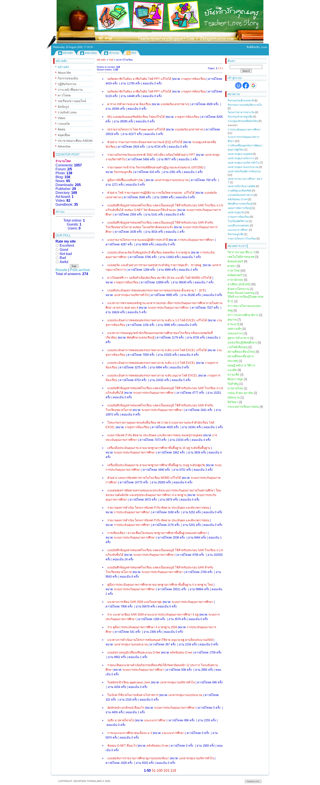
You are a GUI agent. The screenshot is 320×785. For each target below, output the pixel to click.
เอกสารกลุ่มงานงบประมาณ (243, 167)
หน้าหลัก (68, 53)
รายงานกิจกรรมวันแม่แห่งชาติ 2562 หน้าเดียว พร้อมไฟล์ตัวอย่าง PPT (151, 154)
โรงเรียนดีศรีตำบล (238, 221)
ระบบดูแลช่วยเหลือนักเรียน (243, 121)
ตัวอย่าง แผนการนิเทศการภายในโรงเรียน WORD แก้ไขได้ (144, 477)
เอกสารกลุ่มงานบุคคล (240, 154)
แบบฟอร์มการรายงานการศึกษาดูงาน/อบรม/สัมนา (138, 758)
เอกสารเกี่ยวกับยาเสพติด (241, 186)
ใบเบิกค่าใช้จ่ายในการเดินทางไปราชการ (132, 695)
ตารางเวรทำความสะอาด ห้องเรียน (129, 104)
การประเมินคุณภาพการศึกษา (244, 129)
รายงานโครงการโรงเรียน (242, 238)
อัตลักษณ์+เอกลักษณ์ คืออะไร (125, 707)
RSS (133, 53)
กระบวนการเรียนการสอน (243, 406)
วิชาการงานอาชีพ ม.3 (241, 252)
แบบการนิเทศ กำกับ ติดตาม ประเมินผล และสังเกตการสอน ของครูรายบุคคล (154, 435)
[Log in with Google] (253, 85)
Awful (64, 262)
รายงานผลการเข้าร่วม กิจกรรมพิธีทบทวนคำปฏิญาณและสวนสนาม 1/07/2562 (155, 167)
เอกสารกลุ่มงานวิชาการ (241, 158)
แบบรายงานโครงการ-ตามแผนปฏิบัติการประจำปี (137, 239)
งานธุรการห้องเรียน (238, 216)
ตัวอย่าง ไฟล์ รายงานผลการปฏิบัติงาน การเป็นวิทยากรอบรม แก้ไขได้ (151, 192)
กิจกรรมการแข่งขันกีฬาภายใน (245, 104)
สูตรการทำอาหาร (238, 338)
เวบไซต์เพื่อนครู (237, 347)
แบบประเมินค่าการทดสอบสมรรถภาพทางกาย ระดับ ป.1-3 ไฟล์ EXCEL (151, 362)
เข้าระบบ (114, 53)
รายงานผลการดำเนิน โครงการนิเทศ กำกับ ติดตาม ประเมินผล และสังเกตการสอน (158, 507)
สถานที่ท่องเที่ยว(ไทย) (241, 351)
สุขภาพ (232, 319)
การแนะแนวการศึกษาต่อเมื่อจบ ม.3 (129, 733)
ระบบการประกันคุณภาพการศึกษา (168, 307)
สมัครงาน (233, 397)
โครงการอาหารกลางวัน (241, 112)
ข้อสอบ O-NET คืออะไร (122, 745)
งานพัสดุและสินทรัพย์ (239, 190)
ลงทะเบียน (91, 53)
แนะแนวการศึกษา (238, 229)
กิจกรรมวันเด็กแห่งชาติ (241, 100)
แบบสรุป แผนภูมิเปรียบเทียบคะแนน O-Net (133, 652)
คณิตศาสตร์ (235, 275)
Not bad (66, 253)
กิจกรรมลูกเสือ (236, 234)
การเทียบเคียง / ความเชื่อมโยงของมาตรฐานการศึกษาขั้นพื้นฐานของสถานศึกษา (157, 533)
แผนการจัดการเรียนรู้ (239, 208)
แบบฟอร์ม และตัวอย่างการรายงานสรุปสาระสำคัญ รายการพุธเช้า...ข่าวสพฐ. (154, 265)
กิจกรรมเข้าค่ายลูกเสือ (240, 116)
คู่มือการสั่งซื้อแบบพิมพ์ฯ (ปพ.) (126, 180)
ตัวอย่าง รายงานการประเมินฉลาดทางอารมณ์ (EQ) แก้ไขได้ (144, 142)
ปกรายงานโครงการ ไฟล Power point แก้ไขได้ (136, 129)
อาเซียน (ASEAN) (238, 284)
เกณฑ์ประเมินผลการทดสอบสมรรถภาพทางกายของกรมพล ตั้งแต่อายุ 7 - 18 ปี (155, 290)
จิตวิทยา (232, 402)
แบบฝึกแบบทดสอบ (238, 225)
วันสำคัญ (233, 383)
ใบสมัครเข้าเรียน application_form (128, 682)
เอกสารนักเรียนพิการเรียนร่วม (244, 171)
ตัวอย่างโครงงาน (238, 289)
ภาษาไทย (233, 270)
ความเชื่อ (233, 374)
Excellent (67, 245)
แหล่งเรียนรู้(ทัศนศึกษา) (242, 342)
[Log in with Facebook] (246, 85)
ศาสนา (231, 266)
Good (64, 249)
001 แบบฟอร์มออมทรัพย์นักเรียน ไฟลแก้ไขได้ (136, 116)
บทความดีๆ (234, 328)
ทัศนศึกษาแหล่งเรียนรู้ (240, 203)
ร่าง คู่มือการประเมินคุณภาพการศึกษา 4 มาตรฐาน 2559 (142, 627)
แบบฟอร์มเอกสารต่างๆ (241, 195)
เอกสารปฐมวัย (236, 212)
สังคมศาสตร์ (235, 261)
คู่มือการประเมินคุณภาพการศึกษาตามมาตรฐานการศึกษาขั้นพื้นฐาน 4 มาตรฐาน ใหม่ (160, 584)
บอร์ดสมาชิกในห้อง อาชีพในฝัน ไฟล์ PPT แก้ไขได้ (139, 78)
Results (61, 270)
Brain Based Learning (240, 292)
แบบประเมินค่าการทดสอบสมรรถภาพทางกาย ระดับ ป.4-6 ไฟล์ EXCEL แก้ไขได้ (157, 350)
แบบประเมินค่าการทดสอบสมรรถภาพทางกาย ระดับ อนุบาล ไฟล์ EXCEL (152, 375)
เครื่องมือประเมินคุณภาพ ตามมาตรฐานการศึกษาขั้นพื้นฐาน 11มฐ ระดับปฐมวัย (156, 465)
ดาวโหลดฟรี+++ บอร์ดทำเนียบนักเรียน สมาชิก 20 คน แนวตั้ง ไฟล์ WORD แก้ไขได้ (159, 277)
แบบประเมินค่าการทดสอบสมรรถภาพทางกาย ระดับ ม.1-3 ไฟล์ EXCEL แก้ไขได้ (157, 320)
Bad (63, 258)
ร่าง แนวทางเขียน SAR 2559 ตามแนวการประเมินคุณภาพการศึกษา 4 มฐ (153, 614)
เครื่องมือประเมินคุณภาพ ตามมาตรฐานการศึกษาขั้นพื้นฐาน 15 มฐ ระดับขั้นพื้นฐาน (158, 448)
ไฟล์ (111, 59)
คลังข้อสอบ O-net (238, 199)
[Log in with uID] (238, 85)
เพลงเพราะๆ (235, 333)
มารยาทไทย (235, 388)
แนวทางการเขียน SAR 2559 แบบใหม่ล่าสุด (134, 602)
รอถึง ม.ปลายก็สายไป (120, 720)
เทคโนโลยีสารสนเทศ (240, 256)
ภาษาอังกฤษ (235, 279)
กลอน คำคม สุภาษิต (240, 393)
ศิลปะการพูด (235, 379)
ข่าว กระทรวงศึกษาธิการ (242, 315)
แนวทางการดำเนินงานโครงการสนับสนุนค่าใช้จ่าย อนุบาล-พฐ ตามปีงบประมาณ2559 (160, 639)
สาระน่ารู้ (233, 324)
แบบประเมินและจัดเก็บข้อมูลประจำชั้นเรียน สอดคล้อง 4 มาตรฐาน (148, 252)
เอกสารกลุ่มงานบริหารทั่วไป (243, 162)
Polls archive (80, 270)
